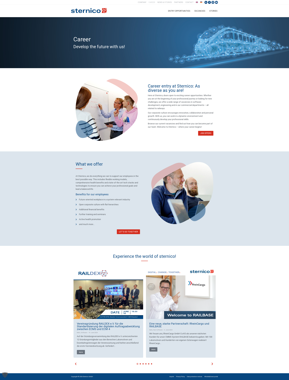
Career (82, 39)
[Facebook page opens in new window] (209, 2)
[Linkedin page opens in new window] (205, 2)
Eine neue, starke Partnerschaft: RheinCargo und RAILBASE (179, 325)
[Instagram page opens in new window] (212, 2)
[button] (75, 364)
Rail (154, 330)
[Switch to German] (201, 2)
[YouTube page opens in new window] (216, 2)
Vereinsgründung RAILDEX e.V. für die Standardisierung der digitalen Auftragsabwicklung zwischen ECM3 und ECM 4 (108, 326)
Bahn (78, 332)
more (81, 352)
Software (84, 332)
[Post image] (108, 293)
